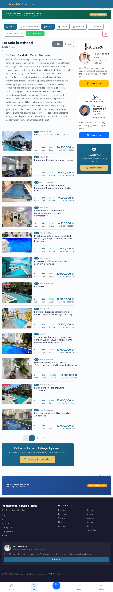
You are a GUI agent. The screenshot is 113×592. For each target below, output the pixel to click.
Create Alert (36, 33)
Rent (4, 519)
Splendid (39, 286)
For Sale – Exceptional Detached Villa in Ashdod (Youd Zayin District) (53, 313)
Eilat (60, 522)
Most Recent (15, 33)
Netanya (90, 514)
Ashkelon (90, 518)
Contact (57, 559)
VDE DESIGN (54, 574)
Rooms (79, 26)
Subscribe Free (95, 167)
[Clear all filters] (105, 34)
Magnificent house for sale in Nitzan (53, 160)
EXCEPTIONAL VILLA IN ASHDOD (52, 134)
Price (63, 26)
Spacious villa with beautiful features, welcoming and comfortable (49, 213)
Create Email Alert (39, 459)
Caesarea (62, 526)
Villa (48, 26)
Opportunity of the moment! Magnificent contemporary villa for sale (52, 188)
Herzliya (89, 510)
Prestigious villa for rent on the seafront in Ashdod (50, 262)
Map (69, 44)
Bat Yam (90, 522)
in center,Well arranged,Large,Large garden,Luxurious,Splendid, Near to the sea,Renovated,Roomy (53, 339)
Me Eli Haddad (100, 53)
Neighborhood (29, 26)
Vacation (5, 523)
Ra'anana (62, 514)
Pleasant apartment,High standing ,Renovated (52, 414)
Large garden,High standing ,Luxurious (49, 389)
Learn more (95, 83)
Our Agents (7, 527)
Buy (11, 26)
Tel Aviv (61, 518)
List (58, 44)
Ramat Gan (91, 530)
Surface (96, 26)
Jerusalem (62, 510)
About (4, 535)
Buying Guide (7, 531)
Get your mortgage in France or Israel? (99, 110)
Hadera (89, 526)
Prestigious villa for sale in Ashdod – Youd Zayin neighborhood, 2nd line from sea (53, 238)
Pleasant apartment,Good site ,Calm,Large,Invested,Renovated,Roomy (55, 363)
